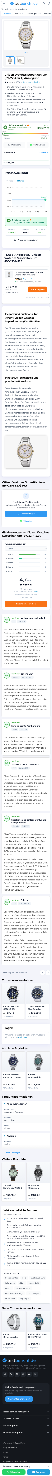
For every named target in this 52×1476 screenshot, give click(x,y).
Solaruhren (10, 1283)
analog (8, 1288)
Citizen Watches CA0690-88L (11, 1007)
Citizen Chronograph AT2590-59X (10, 1337)
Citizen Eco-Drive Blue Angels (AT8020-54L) (36, 1009)
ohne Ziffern (10, 1299)
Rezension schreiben (26, 604)
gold (24, 1278)
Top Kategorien (10, 1425)
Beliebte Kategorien (13, 1432)
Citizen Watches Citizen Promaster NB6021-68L (12, 1077)
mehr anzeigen (13, 1153)
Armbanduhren (21, 9)
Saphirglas (24, 1299)
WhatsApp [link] (15, 1472)
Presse (5, 1452)
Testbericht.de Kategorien (16, 1412)
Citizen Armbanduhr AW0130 (34, 1077)
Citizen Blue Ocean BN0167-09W (37, 1335)
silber (21, 1283)
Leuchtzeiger (33, 1293)
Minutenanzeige (23, 1288)
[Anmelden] (49, 3)
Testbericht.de (7, 9)
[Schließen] (48, 1466)
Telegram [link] (40, 1472)
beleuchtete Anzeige (14, 1293)
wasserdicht (34, 1283)
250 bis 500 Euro (38, 1278)
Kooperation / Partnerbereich (15, 1461)
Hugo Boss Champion (33, 1186)
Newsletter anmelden (19, 1399)
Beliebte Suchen (11, 1419)
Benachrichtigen (28, 514)
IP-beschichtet (11, 1278)
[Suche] (43, 3)
